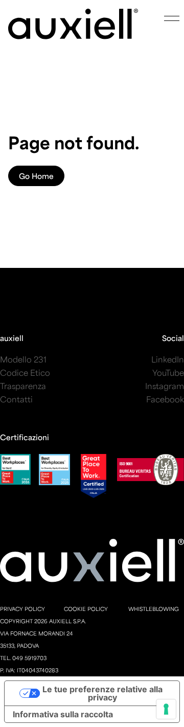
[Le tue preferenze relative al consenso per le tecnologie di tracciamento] (166, 709)
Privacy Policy (22, 608)
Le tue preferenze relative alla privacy (102, 693)
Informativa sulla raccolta (63, 714)
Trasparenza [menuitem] (23, 385)
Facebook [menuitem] (165, 399)
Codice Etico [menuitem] (25, 372)
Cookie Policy (86, 608)
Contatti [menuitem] (16, 399)
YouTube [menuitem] (168, 372)
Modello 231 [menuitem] (23, 359)
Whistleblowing (153, 608)
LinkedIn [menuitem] (167, 359)
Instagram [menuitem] (164, 385)
